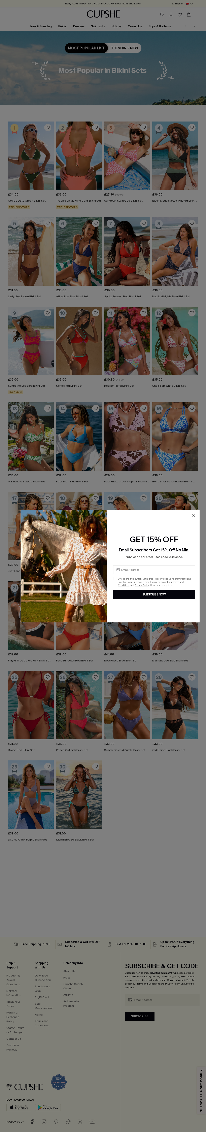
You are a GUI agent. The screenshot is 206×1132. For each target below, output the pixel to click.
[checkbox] (114, 578)
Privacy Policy (142, 585)
